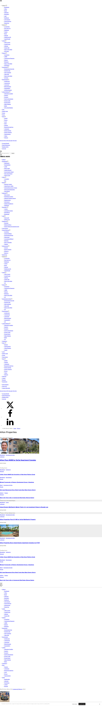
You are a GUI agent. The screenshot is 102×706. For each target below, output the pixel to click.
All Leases (6, 51)
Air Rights (6, 231)
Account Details (5, 143)
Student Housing (7, 170)
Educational (6, 237)
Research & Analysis (8, 127)
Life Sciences (7, 19)
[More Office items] (5, 177)
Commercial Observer (17, 689)
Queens (5, 31)
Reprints (4, 380)
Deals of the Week (8, 49)
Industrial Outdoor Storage (10, 198)
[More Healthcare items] (7, 221)
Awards (5, 118)
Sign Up (5, 140)
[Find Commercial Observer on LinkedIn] (10, 425)
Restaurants (6, 214)
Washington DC (7, 37)
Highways (6, 251)
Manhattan (6, 30)
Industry (4, 159)
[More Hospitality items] (7, 207)
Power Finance (5, 384)
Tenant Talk (6, 47)
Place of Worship (8, 242)
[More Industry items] (6, 5)
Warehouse (6, 205)
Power (3, 114)
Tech (3, 109)
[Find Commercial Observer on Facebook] (10, 417)
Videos (5, 135)
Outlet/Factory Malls (8, 186)
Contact (3, 378)
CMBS (5, 56)
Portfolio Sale (7, 70)
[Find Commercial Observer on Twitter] (10, 408)
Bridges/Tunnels (7, 249)
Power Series (5, 357)
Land (5, 16)
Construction (7, 83)
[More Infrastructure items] (8, 246)
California (2, 456)
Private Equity (7, 102)
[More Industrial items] (7, 193)
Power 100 (4, 386)
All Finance (6, 65)
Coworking (6, 179)
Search (13, 153)
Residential (6, 7)
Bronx (5, 33)
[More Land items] (5, 216)
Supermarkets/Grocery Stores (10, 187)
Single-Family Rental (9, 171)
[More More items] (5, 116)
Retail (5, 10)
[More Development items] (8, 79)
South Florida (7, 39)
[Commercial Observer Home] (5, 2)
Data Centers (7, 194)
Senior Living (7, 175)
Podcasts (6, 137)
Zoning (5, 350)
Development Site (8, 629)
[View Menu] (1, 1)
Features (6, 125)
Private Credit (7, 100)
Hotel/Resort (7, 212)
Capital (3, 647)
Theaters (6, 244)
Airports (6, 247)
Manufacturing (7, 200)
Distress (6, 60)
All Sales (6, 77)
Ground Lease (7, 44)
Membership (7, 679)
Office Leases (7, 42)
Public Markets (7, 104)
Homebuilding (7, 164)
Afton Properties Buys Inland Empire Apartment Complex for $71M (20, 543)
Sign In (1, 140)
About (3, 677)
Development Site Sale (9, 68)
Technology (4, 341)
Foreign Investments (8, 98)
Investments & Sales (6, 298)
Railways (6, 253)
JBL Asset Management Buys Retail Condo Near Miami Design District (18, 490)
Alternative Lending (8, 93)
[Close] (99, 704)
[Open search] (1, 151)
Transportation (7, 134)
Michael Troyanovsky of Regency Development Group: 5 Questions (17, 482)
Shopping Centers (8, 184)
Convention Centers (8, 210)
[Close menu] (1, 155)
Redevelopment (7, 86)
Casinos (6, 209)
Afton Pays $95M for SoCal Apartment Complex (18, 460)
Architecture (7, 81)
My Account (9, 140)
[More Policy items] (5, 343)
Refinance (6, 61)
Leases (3, 40)
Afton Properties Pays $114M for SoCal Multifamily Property (18, 519)
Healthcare (6, 17)
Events (3, 113)
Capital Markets (5, 91)
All (5, 283)
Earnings (6, 95)
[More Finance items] (6, 53)
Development (5, 79)
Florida (1, 479)
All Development (8, 90)
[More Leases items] (5, 40)
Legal (5, 121)
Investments (4, 67)
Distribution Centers (8, 196)
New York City (7, 28)
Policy (5, 123)
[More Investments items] (8, 67)
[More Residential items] (7, 161)
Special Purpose (7, 21)
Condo (5, 166)
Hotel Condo (7, 168)
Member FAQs (5, 146)
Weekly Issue (5, 111)
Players (5, 120)
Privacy (18, 428)
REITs (5, 106)
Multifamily (7, 163)
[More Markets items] (6, 24)
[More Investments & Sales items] (11, 299)
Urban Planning (7, 348)
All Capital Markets (8, 107)
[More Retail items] (5, 182)
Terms (14, 428)
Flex (5, 180)
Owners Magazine (6, 388)
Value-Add (6, 74)
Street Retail (7, 191)
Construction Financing (9, 58)
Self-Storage (7, 201)
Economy (6, 97)
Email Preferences (6, 145)
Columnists (6, 128)
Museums (6, 240)
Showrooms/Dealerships (9, 189)
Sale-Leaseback (7, 72)
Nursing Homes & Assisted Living (11, 226)
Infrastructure (5, 246)
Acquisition (6, 54)
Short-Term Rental (8, 173)
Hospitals (6, 223)
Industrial (6, 12)
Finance (4, 53)
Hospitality (6, 14)
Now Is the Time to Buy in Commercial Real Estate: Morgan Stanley (17, 497)
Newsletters (4, 381)
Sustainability (7, 88)
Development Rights (8, 235)
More (3, 116)
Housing (6, 344)
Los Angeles (7, 26)
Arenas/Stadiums (8, 233)
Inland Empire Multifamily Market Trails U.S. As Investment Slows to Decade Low (24, 507)
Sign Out (15, 140)
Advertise (4, 376)
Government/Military (9, 238)
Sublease (6, 46)
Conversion (6, 84)
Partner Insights (7, 130)
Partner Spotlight (8, 132)
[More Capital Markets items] (9, 91)
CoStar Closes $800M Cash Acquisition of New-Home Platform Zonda (17, 474)
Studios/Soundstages (8, 203)
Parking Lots (7, 219)
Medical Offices (7, 224)
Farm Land (6, 217)
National (6, 35)
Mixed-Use (6, 23)
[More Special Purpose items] (9, 230)
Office (5, 9)
